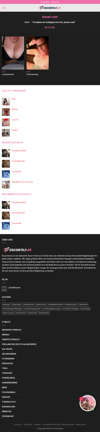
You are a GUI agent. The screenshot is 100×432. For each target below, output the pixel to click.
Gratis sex (55, 2)
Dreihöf (6, 397)
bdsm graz (16, 304)
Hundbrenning (9, 383)
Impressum (81, 425)
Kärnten (6, 411)
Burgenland (8, 407)
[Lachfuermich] (13, 53)
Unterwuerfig (32, 74)
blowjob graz (28, 304)
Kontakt (18, 425)
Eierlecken (83, 304)
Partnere (28, 425)
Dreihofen (7, 363)
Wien (4, 387)
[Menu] (3, 8)
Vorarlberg (8, 378)
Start (27, 22)
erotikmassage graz (32, 309)
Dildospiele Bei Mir (55, 304)
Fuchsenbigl (9, 392)
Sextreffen (45, 2)
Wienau (5, 335)
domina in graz (71, 304)
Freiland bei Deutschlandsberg (19, 344)
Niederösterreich (11, 330)
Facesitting (85, 309)
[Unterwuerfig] (38, 53)
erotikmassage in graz (51, 309)
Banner (37, 425)
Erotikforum (14, 287)
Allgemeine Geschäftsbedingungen (58, 425)
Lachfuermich (8, 74)
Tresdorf (7, 373)
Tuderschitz (9, 402)
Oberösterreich (11, 339)
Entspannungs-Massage (12, 309)
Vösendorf (8, 416)
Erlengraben (9, 354)
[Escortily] (50, 8)
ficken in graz (8, 313)
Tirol (5, 368)
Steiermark (8, 359)
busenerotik (41, 304)
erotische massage (70, 309)
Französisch (21, 313)
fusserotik (32, 313)
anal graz (6, 304)
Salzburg (7, 349)
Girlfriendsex (44, 313)
